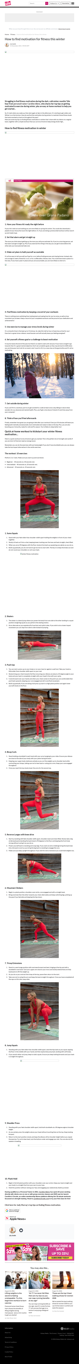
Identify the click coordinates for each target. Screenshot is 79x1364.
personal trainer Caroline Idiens (27, 104)
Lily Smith (13, 44)
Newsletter (65, 3)
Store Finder (8, 1356)
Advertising (8, 1337)
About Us (7, 1332)
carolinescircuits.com (41, 1199)
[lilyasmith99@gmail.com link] (21, 1230)
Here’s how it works (64, 29)
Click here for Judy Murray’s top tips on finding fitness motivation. (33, 1205)
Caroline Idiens (44, 1192)
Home (7, 34)
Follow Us (53, 3)
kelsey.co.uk (70, 1339)
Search (46, 3)
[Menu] (72, 3)
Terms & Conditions (11, 1342)
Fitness (12, 34)
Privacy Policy (9, 1347)
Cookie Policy (9, 1352)
